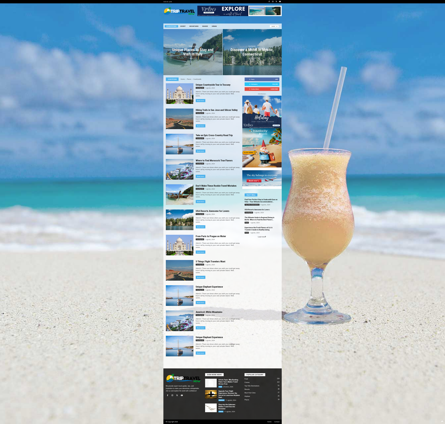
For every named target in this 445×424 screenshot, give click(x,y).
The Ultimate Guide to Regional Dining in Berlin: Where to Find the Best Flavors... (259, 218)
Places (189, 79)
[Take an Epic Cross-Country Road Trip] (179, 144)
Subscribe (274, 89)
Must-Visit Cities (250, 393)
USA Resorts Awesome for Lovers (212, 211)
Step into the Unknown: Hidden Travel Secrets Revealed (227, 407)
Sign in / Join (167, 2)
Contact (277, 422)
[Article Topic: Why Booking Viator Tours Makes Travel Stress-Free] (211, 383)
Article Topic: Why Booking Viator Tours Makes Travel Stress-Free (228, 382)
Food (246, 222)
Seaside (205, 26)
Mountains (193, 26)
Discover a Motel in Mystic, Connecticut (252, 51)
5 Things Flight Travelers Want (210, 261)
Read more (200, 100)
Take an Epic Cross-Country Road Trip (214, 135)
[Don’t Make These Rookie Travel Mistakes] (179, 194)
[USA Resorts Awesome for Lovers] (179, 220)
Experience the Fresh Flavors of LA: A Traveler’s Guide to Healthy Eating (258, 229)
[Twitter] (276, 1)
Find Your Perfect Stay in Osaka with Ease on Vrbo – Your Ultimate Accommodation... (261, 201)
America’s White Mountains (209, 312)
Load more (261, 237)
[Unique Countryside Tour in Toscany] (179, 93)
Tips (220, 387)
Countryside (171, 26)
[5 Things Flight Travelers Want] (179, 270)
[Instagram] (272, 1)
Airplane (221, 400)
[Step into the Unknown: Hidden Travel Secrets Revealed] (211, 408)
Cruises (247, 382)
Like (276, 79)
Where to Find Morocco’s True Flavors (214, 160)
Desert (183, 26)
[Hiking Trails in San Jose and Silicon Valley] (179, 119)
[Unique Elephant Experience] (179, 295)
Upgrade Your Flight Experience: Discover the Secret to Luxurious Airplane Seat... (229, 394)
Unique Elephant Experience (209, 286)
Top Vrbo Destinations (252, 204)
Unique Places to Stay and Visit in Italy (192, 51)
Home (183, 79)
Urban (214, 26)
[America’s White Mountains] (179, 321)
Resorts (247, 389)
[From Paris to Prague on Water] (179, 245)
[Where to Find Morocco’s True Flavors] (179, 169)
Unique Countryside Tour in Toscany (213, 84)
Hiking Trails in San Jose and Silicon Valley (217, 110)
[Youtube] (280, 1)
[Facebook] (269, 1)
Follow (275, 84)
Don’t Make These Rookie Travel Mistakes (216, 185)
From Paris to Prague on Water (211, 236)
